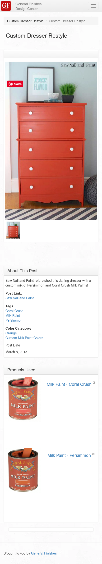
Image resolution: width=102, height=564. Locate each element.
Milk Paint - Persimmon (69, 455)
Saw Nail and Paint (19, 298)
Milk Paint (12, 315)
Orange (11, 333)
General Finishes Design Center (28, 6)
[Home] (6, 6)
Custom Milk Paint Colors (24, 337)
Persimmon (14, 320)
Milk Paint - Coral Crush (69, 384)
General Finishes (44, 553)
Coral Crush (14, 310)
